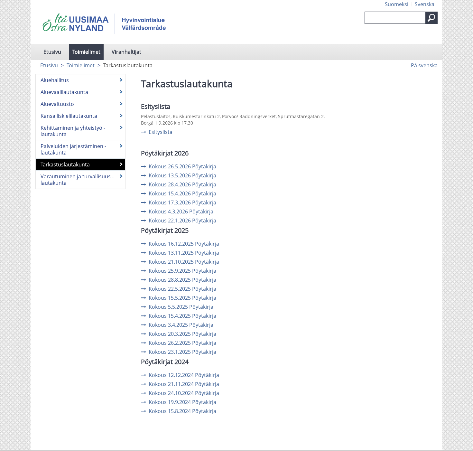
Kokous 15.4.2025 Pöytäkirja (182, 316)
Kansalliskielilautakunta (69, 115)
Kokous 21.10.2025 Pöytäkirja (184, 261)
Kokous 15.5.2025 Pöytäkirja (182, 298)
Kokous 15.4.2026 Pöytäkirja (182, 193)
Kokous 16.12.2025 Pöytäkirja (184, 243)
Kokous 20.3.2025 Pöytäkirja (182, 334)
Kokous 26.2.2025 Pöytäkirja (182, 343)
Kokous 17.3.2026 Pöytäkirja (182, 202)
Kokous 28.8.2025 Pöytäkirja (182, 280)
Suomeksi (396, 4)
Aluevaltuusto (57, 104)
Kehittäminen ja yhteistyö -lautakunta (73, 131)
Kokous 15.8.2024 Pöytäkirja (182, 411)
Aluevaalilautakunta (64, 92)
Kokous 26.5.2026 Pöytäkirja (182, 166)
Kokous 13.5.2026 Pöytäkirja (182, 175)
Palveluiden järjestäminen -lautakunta (73, 149)
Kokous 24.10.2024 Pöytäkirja (184, 393)
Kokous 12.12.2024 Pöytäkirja (184, 375)
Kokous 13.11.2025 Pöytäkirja (184, 252)
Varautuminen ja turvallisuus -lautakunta (77, 179)
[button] (431, 18)
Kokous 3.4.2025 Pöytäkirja (181, 325)
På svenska (424, 65)
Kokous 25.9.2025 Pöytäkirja (182, 271)
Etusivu (52, 51)
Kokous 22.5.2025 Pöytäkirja (182, 289)
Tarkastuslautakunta (65, 164)
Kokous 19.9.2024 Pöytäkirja (182, 402)
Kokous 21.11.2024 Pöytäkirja (184, 384)
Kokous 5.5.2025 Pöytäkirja (181, 307)
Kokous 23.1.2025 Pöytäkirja (182, 352)
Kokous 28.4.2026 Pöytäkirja (182, 184)
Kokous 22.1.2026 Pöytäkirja (182, 220)
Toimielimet (86, 51)
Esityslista (160, 132)
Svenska (424, 4)
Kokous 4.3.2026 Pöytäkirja (181, 211)
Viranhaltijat (126, 51)
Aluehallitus (55, 80)
